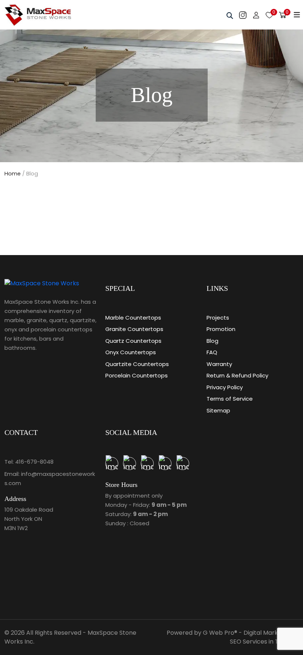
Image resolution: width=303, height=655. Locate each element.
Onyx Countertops (130, 352)
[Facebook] (165, 463)
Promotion (221, 329)
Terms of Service (230, 399)
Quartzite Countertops (137, 364)
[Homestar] (111, 463)
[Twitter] (147, 463)
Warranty (219, 364)
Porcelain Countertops (136, 375)
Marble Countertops (133, 317)
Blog (212, 341)
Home (12, 173)
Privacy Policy (225, 387)
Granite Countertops (134, 329)
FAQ (212, 352)
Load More (151, 210)
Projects (218, 317)
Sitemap (218, 410)
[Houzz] (129, 463)
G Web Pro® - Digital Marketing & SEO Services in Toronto (251, 637)
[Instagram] (182, 463)
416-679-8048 (34, 462)
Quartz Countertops (133, 341)
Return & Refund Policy (237, 375)
